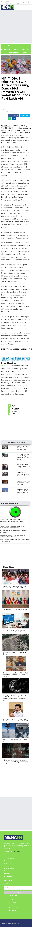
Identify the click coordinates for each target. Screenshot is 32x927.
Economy (16, 49)
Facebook (15, 900)
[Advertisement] (16, 26)
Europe (15, 46)
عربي (18, 3)
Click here (16, 851)
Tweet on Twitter (25, 115)
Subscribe (18, 892)
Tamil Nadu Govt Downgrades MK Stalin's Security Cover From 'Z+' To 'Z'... (15, 720)
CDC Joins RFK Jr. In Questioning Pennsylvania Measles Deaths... (13, 631)
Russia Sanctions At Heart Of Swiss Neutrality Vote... (22, 447)
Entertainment (11, 52)
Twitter (14, 902)
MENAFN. (13, 922)
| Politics (6, 49)
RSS (13, 912)
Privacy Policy (8, 861)
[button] (23, 3)
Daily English (9, 881)
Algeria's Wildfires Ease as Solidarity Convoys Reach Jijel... (23, 482)
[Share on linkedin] (14, 118)
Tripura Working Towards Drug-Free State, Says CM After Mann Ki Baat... (15, 587)
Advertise (7, 866)
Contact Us (7, 863)
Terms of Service (9, 858)
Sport (24, 52)
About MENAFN (9, 868)
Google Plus (15, 905)
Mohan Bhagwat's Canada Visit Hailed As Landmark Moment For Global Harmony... (15, 674)
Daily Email (15, 907)
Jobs (5, 871)
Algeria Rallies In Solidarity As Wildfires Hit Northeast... (23, 474)
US (6, 46)
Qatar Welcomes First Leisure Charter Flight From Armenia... (23, 466)
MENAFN (6, 126)
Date (4, 110)
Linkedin (14, 910)
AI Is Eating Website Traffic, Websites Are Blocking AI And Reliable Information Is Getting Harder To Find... (14, 697)
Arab (24, 46)
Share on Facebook (13, 115)
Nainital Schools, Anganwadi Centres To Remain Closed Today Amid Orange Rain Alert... (15, 761)
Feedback (7, 873)
